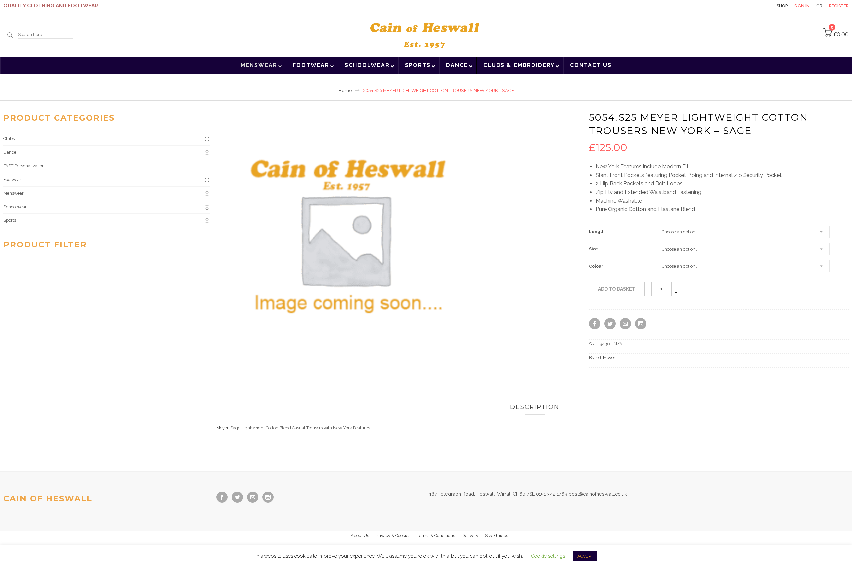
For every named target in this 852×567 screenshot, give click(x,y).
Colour (596, 266)
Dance (9, 152)
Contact (758, 5)
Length (597, 231)
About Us (360, 535)
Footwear (12, 179)
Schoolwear (15, 206)
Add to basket (616, 289)
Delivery (470, 535)
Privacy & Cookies (393, 535)
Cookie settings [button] (548, 556)
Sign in (802, 5)
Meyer (609, 357)
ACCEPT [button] (585, 556)
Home (345, 90)
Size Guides (496, 535)
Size (593, 249)
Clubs (9, 138)
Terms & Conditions (436, 535)
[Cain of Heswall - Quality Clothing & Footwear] (425, 33)
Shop (782, 5)
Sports (9, 220)
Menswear (13, 193)
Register (839, 5)
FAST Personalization (24, 165)
